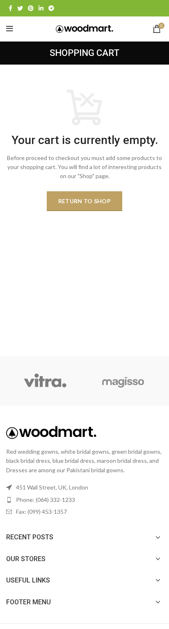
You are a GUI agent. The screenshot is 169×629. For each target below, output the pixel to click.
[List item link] (84, 499)
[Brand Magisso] (123, 381)
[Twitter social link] (20, 8)
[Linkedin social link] (41, 8)
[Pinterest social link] (30, 8)
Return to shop (84, 200)
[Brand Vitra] (45, 381)
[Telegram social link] (51, 8)
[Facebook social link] (10, 8)
